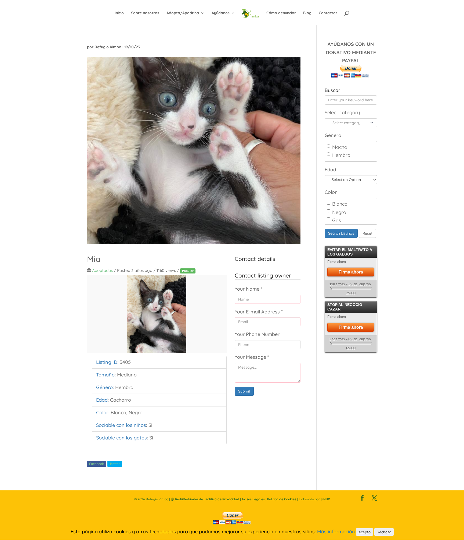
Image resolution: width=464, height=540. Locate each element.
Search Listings (341, 233)
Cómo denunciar (281, 13)
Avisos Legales (253, 499)
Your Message (252, 357)
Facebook (96, 464)
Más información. (336, 531)
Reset (367, 233)
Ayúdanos (221, 13)
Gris (336, 220)
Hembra (341, 155)
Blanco (339, 204)
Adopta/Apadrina (182, 13)
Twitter (115, 464)
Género (333, 135)
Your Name (248, 289)
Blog (307, 13)
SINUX (325, 499)
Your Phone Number (257, 334)
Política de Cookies (281, 499)
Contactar (328, 13)
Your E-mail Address (259, 312)
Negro (339, 212)
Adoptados (102, 270)
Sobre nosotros (145, 13)
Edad (330, 170)
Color (331, 192)
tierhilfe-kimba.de (188, 499)
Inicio (119, 13)
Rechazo (384, 532)
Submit (244, 391)
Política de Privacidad (222, 499)
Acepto (364, 532)
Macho (339, 147)
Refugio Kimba (108, 47)
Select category (342, 112)
